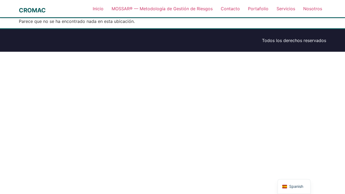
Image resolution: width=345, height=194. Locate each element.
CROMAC (32, 10)
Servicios (286, 8)
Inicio (98, 8)
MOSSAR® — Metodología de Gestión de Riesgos (162, 8)
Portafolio (258, 8)
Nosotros (312, 8)
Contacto (230, 8)
